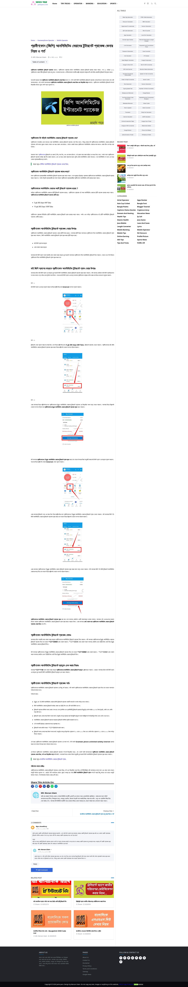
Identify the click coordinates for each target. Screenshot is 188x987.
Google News (87, 974)
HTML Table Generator (146, 17)
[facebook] (144, 3)
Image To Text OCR (128, 64)
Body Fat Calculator (146, 112)
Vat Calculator (127, 56)
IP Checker (146, 56)
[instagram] (147, 3)
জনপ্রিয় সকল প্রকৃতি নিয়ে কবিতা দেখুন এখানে (137, 175)
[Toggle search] (155, 3)
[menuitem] (55, 3)
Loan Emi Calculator (146, 35)
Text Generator (128, 84)
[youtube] (124, 957)
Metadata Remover (128, 103)
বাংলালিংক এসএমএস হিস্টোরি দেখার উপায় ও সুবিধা (88, 931)
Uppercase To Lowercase (128, 26)
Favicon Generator (146, 26)
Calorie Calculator (127, 116)
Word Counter (146, 30)
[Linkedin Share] (44, 786)
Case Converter (146, 51)
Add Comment (43, 870)
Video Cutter (146, 103)
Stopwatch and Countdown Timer (146, 46)
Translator (127, 112)
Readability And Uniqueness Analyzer (146, 98)
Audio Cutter (146, 79)
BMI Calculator (146, 21)
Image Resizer (146, 93)
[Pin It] (40, 786)
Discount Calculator (128, 21)
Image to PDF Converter (128, 125)
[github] (120, 961)
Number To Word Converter (146, 88)
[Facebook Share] (32, 786)
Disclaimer (86, 963)
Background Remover (127, 93)
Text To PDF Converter (146, 64)
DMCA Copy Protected (126, 984)
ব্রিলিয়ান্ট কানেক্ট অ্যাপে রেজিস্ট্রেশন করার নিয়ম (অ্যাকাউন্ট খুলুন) (141, 155)
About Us (86, 957)
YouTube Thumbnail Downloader (128, 74)
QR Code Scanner (127, 69)
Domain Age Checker (127, 39)
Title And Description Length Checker (146, 40)
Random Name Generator (146, 69)
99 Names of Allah (146, 134)
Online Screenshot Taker (128, 121)
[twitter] (128, 957)
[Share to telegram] (56, 786)
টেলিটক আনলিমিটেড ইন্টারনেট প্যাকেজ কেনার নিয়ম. (54, 164)
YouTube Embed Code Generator (127, 98)
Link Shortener (128, 45)
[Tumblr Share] (48, 786)
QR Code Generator (128, 30)
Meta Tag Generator (128, 17)
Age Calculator (128, 35)
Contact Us (86, 960)
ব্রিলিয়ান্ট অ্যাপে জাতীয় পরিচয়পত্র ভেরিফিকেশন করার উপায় (91, 901)
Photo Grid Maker (146, 130)
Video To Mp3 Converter (128, 79)
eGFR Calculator (146, 116)
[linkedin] (132, 957)
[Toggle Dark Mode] (152, 3)
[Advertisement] (72, 23)
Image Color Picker (146, 121)
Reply (35, 864)
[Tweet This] (36, 786)
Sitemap (85, 971)
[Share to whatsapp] (52, 786)
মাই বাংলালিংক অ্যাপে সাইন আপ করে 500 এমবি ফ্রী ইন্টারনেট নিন (49, 901)
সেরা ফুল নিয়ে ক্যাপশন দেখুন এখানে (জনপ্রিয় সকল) (138, 165)
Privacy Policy (87, 966)
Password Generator (127, 51)
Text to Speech (128, 107)
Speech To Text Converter (146, 73)
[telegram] (140, 957)
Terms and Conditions (90, 969)
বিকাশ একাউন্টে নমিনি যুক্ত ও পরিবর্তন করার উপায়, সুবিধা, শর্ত (141, 146)
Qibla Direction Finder (127, 134)
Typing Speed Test (127, 88)
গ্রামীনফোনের (42, 154)
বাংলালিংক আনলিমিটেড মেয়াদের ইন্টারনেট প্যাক (53, 759)
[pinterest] (136, 957)
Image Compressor (146, 60)
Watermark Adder (146, 125)
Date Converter (146, 107)
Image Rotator (128, 130)
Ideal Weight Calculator (128, 60)
